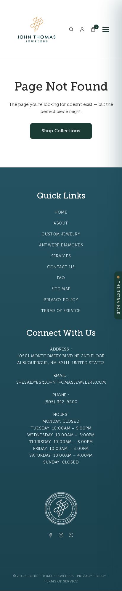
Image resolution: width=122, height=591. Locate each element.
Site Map (61, 289)
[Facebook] (51, 536)
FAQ (61, 278)
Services (61, 256)
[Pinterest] (71, 536)
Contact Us (61, 267)
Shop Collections (61, 130)
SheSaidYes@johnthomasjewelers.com (61, 382)
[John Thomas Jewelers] (36, 29)
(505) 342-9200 (61, 402)
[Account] (82, 29)
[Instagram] (61, 536)
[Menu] (105, 29)
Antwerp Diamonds (61, 245)
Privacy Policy (61, 300)
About (61, 223)
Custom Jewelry (61, 234)
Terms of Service (61, 311)
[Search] (71, 29)
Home (61, 212)
